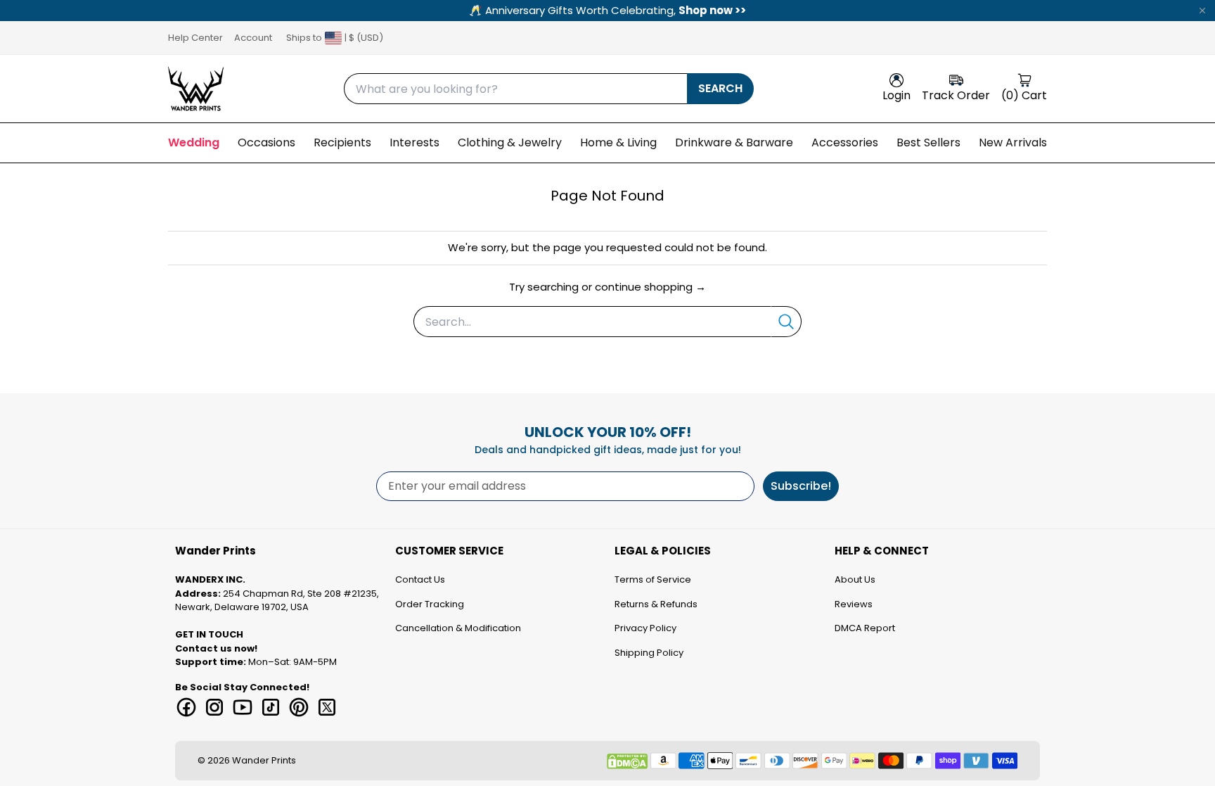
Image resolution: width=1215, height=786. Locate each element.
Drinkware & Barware (734, 142)
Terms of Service (653, 579)
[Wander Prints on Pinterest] (299, 707)
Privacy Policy (645, 628)
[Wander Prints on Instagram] (214, 707)
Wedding (193, 142)
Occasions (266, 142)
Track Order (956, 95)
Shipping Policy (649, 652)
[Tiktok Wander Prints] (270, 707)
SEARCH (720, 88)
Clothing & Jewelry (510, 142)
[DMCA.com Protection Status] (627, 761)
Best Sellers (928, 142)
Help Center (195, 37)
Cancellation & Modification (458, 628)
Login (896, 95)
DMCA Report (865, 628)
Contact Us (420, 579)
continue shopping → (650, 286)
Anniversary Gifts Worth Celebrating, (607, 10)
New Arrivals (1013, 142)
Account (253, 37)
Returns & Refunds (656, 604)
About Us (855, 579)
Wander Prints (264, 760)
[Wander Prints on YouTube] (242, 707)
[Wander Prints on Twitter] (327, 707)
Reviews (854, 604)
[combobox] (515, 88)
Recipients (342, 142)
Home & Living (618, 142)
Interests (414, 142)
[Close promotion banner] (1202, 10)
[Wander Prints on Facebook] (186, 707)
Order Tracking (429, 604)
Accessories (844, 142)
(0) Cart (1024, 95)
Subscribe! (801, 486)
